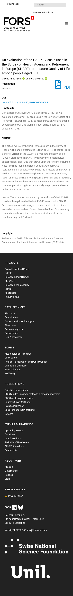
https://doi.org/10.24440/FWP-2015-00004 (25, 102)
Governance (11, 470)
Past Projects (12, 296)
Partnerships (11, 333)
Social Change (12, 369)
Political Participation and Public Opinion (26, 361)
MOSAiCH (10, 281)
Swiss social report (14, 406)
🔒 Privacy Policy (14, 496)
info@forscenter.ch (37, 530)
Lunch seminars (13, 438)
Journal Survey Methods (17, 402)
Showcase (10, 325)
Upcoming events (14, 430)
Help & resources (13, 337)
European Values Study (17, 285)
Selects (8, 273)
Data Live (10, 434)
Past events (11, 450)
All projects (10, 292)
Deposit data (11, 317)
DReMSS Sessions (14, 446)
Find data (10, 313)
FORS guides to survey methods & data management (32, 394)
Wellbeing (10, 373)
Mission (9, 467)
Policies (9, 474)
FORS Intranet (12, 4)
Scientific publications (16, 390)
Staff (7, 478)
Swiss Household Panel (17, 269)
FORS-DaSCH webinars (17, 442)
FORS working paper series (19, 398)
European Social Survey (17, 277)
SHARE (8, 289)
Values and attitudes (15, 365)
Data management (14, 329)
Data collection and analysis (19, 321)
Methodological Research (18, 353)
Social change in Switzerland (20, 410)
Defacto (9, 414)
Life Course (11, 357)
